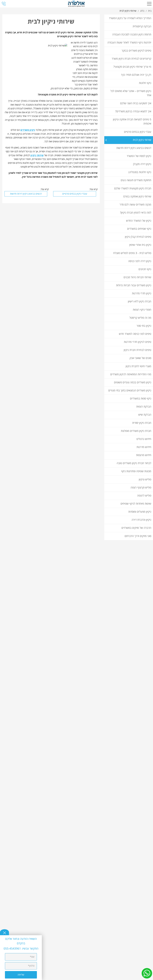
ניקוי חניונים (145, 269)
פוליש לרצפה (144, 495)
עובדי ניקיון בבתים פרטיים (137, 131)
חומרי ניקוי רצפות (142, 309)
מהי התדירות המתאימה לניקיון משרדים (130, 374)
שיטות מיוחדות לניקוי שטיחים (136, 503)
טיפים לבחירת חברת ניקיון (137, 350)
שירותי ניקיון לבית (142, 140)
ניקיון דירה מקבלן (142, 164)
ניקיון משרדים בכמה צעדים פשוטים (132, 382)
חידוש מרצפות (143, 455)
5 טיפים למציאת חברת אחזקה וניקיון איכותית (132, 121)
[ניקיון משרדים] (76, 3)
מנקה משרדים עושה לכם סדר (135, 204)
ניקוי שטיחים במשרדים (139, 228)
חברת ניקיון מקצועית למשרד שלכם (132, 188)
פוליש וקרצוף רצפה (141, 487)
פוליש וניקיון (145, 479)
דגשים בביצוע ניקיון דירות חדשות (133, 148)
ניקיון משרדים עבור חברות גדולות (133, 285)
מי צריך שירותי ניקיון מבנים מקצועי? (132, 66)
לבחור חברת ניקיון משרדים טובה (134, 463)
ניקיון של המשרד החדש (138, 220)
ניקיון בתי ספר (144, 325)
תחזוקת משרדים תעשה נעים (136, 180)
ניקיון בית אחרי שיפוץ (140, 245)
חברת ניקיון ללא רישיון (139, 301)
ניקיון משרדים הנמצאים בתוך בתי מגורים (129, 390)
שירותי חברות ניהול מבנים (137, 277)
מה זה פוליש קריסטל (140, 317)
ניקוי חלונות (145, 83)
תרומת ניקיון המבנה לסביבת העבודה (131, 34)
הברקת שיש (144, 414)
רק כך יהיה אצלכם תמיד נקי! (136, 74)
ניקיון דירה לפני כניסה (139, 261)
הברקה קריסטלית (142, 26)
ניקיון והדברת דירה (141, 519)
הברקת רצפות (143, 406)
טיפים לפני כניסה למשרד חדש (135, 334)
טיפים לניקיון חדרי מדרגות (137, 342)
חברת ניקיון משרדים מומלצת (136, 431)
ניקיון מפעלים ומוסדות (139, 511)
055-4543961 (13, 948)
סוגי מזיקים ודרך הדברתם (138, 536)
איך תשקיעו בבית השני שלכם (135, 103)
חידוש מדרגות (144, 447)
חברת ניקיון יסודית (141, 423)
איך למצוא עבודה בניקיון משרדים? (133, 111)
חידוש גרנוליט (143, 439)
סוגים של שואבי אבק (140, 358)
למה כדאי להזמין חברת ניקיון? (135, 212)
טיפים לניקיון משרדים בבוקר (136, 50)
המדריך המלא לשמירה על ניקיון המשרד (130, 18)
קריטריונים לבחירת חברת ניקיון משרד (131, 58)
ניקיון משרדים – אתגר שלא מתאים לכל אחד (130, 93)
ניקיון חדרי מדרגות (141, 293)
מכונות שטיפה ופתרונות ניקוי (136, 471)
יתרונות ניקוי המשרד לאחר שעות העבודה (129, 42)
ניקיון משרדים (27, 130)
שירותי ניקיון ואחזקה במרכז (137, 196)
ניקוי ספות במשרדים (140, 398)
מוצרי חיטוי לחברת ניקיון (138, 366)
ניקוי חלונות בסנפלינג (139, 172)
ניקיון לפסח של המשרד (139, 156)
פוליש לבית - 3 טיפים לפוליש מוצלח (132, 253)
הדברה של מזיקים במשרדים (136, 527)
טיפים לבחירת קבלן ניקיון (138, 236)
